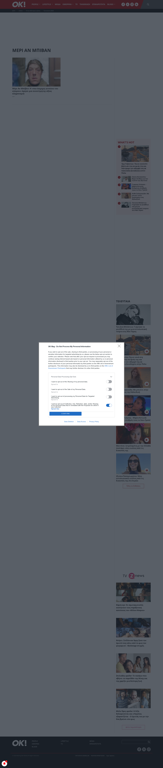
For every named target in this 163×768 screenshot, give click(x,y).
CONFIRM (65, 413)
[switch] (109, 381)
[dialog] (81, 384)
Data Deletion (69, 421)
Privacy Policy (94, 421)
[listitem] (81, 377)
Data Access (81, 421)
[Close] (120, 347)
